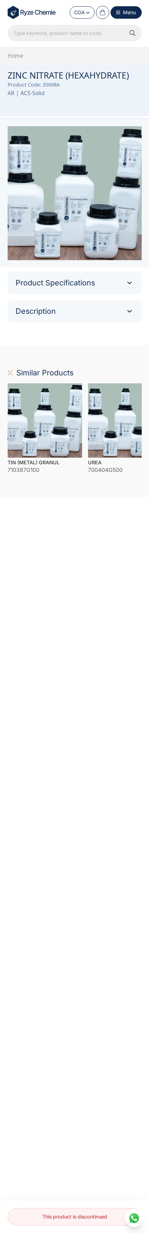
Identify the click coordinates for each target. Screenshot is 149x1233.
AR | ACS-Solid (26, 93)
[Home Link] (32, 12)
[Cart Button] (102, 12)
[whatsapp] (134, 1218)
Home (15, 56)
